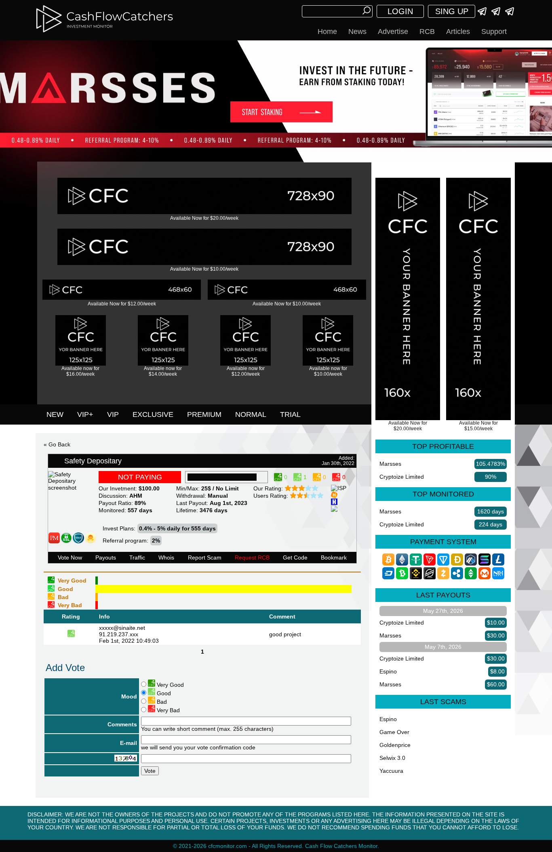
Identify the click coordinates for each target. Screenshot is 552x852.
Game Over (394, 732)
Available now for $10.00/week (328, 371)
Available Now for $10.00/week (204, 269)
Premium (204, 414)
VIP (113, 414)
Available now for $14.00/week (163, 371)
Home (327, 31)
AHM (135, 495)
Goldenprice (395, 745)
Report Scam (204, 557)
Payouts (105, 557)
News (357, 31)
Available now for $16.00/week (80, 371)
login (400, 11)
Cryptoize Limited (401, 476)
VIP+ (85, 414)
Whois (166, 557)
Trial (290, 414)
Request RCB (252, 557)
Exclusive (153, 414)
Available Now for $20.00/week (204, 218)
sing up (451, 11)
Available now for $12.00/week (246, 371)
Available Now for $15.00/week (478, 425)
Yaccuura (391, 771)
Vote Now (70, 557)
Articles (458, 31)
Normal (250, 414)
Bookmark (334, 557)
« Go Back (57, 444)
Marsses (390, 464)
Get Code (295, 557)
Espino (388, 671)
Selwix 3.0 (392, 758)
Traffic (137, 557)
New (54, 414)
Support (494, 31)
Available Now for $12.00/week (122, 304)
